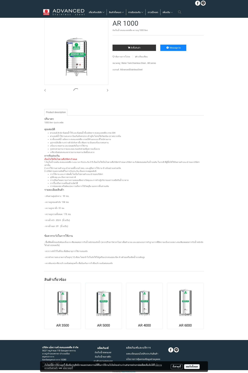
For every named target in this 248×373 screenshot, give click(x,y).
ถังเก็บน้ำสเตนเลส (103, 352)
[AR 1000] (76, 52)
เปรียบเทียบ (142, 57)
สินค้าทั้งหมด (115, 12)
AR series (151, 63)
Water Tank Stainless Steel (133, 63)
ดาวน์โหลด (153, 12)
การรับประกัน (134, 12)
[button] (180, 12)
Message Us (175, 48)
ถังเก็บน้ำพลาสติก (103, 356)
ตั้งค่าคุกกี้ (177, 366)
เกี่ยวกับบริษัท (95, 12)
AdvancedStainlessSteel (131, 69)
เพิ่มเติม (167, 12)
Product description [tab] (56, 112)
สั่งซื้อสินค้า (135, 48)
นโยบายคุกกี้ (68, 368)
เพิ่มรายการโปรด (122, 57)
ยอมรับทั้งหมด (192, 366)
